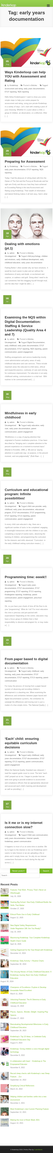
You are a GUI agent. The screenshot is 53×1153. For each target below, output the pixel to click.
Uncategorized (10, 256)
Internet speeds (33, 838)
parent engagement (25, 352)
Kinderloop (14, 85)
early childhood (11, 346)
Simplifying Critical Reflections (22, 1086)
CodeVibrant (38, 1149)
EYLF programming (37, 513)
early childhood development (27, 259)
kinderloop (27, 595)
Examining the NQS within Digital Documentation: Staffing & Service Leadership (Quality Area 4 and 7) (25, 325)
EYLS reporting (24, 516)
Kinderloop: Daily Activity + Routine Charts (27, 961)
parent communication (34, 762)
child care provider (34, 506)
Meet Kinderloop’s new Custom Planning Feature (29, 1109)
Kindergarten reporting (13, 595)
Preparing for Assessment (25, 161)
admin (12, 253)
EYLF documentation (20, 513)
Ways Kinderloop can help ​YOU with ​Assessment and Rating (26, 76)
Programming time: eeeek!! (26, 577)
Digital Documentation (36, 342)
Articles (34, 85)
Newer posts (17, 871)
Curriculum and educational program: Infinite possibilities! (26, 494)
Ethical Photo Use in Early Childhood (24, 914)
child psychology (33, 256)
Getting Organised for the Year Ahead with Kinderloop (31, 950)
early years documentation (34, 89)
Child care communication (37, 835)
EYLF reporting (11, 92)
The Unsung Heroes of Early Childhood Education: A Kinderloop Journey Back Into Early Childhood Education (30, 975)
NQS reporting (23, 92)
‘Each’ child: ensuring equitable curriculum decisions (22, 743)
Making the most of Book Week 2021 (25, 1120)
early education (33, 425)
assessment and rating (14, 89)
